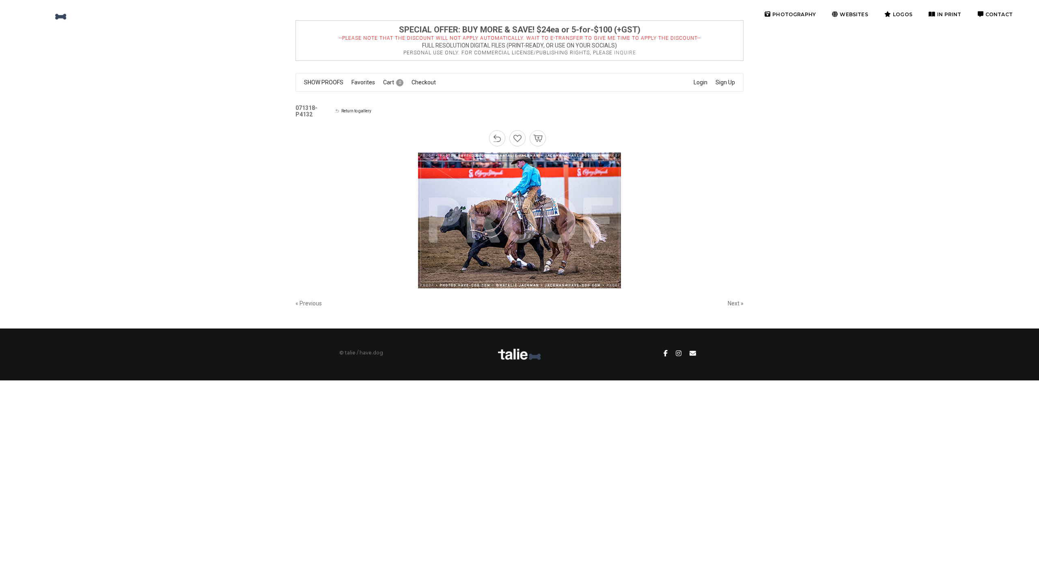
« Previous (308, 303)
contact (999, 14)
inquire (625, 53)
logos (902, 14)
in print (949, 14)
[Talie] (46, 14)
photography (794, 14)
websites (854, 14)
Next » (736, 303)
